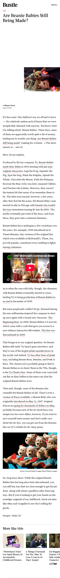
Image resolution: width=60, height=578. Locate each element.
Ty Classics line (17, 372)
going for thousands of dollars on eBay (34, 405)
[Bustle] (10, 5)
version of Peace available (16, 397)
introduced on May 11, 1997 (28, 401)
